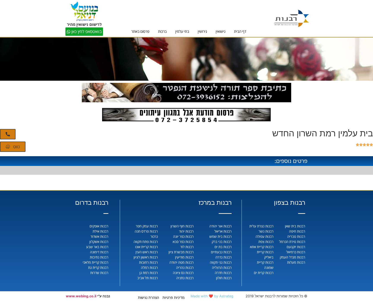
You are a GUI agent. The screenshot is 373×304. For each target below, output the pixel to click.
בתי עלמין (182, 31)
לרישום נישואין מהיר (84, 24)
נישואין (220, 31)
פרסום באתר (140, 31)
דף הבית (240, 31)
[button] (8, 134)
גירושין (202, 31)
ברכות (162, 31)
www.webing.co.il (81, 296)
